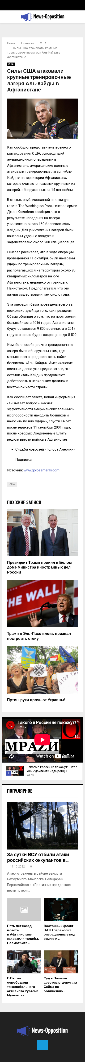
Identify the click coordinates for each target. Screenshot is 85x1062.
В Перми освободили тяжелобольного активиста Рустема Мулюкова (22, 987)
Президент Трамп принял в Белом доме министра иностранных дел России (39, 568)
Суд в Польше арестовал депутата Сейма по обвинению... (60, 985)
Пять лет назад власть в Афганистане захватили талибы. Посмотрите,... (22, 934)
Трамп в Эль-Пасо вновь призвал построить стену (39, 636)
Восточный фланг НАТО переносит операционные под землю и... (59, 932)
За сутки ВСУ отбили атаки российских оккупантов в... (38, 857)
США (10, 64)
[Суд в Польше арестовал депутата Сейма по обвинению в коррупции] (61, 961)
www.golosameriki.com (42, 470)
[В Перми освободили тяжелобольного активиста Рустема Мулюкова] (24, 961)
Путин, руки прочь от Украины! (36, 700)
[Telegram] (42, 1045)
